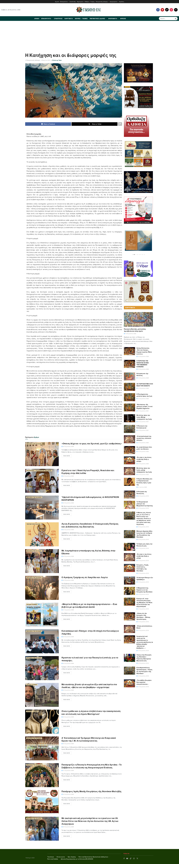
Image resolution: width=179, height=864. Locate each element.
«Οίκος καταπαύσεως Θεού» (144, 627)
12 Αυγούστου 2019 (143, 609)
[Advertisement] (89, 35)
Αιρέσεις (121, 1)
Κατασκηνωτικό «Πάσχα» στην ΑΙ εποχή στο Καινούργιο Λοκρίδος (90, 632)
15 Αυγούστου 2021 (143, 411)
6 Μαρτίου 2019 (45, 60)
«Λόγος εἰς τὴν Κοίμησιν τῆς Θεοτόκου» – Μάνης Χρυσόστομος (143, 616)
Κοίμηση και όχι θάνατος (142, 374)
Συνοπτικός (73, 1)
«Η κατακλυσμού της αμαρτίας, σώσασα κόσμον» (143, 438)
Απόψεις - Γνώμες (32, 711)
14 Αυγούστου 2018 (143, 621)
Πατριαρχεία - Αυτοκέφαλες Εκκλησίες (39, 470)
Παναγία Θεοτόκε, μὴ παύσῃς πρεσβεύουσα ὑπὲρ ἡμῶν (135, 330)
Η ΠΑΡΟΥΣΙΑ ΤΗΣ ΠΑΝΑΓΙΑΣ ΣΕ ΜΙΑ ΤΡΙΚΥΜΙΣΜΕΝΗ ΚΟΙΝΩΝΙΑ (142, 364)
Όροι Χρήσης (72, 857)
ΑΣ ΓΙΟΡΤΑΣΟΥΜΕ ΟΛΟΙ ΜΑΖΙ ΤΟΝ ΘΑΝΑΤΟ (144, 385)
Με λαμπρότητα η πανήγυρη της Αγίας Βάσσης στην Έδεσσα (88, 552)
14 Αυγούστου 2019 (143, 539)
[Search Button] (176, 18)
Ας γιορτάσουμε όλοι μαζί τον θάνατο (144, 448)
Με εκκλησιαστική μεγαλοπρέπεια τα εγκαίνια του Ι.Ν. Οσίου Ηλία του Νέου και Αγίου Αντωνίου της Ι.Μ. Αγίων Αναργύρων (90, 821)
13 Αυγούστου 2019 (143, 582)
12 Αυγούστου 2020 (143, 474)
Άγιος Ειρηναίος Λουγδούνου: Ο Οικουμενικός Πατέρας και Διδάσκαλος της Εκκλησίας (90, 525)
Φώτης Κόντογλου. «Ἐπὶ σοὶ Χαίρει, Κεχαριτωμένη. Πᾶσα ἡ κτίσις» (144, 351)
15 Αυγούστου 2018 (143, 630)
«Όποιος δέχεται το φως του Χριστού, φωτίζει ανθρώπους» (92, 443)
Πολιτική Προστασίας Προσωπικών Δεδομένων (93, 857)
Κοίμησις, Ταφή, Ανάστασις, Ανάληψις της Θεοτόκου (142, 568)
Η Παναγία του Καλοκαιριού (141, 427)
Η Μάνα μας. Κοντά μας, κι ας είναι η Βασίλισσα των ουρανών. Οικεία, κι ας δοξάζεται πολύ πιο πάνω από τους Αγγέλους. (143, 518)
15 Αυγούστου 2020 (143, 442)
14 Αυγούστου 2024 (143, 388)
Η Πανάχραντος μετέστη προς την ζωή (144, 395)
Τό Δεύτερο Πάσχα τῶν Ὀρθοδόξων (144, 578)
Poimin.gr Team (57, 60)
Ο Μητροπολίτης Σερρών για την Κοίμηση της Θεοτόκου (144, 590)
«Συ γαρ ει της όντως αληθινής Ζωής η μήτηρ (143, 556)
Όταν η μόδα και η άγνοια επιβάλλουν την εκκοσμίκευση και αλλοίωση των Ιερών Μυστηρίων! (91, 712)
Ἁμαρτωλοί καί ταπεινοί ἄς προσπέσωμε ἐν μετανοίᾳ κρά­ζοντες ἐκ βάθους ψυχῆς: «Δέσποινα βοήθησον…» (144, 642)
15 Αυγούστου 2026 (130, 333)
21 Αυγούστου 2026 (68, 610)
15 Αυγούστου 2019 (143, 508)
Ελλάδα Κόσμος (32, 604)
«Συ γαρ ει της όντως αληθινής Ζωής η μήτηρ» (143, 459)
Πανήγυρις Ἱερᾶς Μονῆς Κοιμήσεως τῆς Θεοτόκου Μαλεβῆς (91, 791)
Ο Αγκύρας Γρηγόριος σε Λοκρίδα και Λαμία (85, 577)
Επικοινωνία (61, 857)
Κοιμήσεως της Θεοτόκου (133, 325)
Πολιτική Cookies (52, 859)
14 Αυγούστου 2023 (143, 398)
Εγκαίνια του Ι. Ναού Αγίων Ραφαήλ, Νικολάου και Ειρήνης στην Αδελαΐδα (88, 472)
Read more (66, 455)
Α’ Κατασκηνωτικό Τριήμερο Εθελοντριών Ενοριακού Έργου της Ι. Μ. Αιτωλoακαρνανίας (89, 739)
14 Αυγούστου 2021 (143, 430)
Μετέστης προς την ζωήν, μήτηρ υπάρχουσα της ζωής (144, 470)
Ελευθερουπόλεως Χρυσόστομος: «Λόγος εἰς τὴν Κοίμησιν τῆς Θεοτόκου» (144, 670)
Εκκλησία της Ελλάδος (34, 443)
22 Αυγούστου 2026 (68, 446)
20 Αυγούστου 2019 (143, 496)
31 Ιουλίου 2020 (142, 487)
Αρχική (57, 1)
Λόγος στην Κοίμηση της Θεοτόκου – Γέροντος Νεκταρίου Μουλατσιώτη (143, 658)
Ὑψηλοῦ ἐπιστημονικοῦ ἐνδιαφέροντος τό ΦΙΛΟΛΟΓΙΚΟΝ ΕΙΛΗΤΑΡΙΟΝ (90, 498)
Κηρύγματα (80, 1)
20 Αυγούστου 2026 (68, 743)
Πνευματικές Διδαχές (102, 1)
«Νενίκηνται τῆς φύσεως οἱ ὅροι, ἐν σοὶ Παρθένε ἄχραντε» (144, 406)
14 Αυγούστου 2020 (143, 463)
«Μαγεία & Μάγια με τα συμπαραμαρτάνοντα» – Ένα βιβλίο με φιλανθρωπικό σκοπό (89, 605)
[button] (132, 254)
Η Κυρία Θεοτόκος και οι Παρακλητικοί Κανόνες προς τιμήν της (144, 482)
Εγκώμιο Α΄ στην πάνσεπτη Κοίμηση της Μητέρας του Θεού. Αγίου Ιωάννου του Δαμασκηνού (144, 602)
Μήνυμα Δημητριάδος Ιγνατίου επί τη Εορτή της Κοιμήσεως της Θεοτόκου (144, 534)
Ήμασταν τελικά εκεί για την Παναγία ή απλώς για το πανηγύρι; (90, 659)
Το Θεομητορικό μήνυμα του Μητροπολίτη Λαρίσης (144, 504)
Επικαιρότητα (64, 1)
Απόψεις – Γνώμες (90, 1)
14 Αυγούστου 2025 (143, 378)
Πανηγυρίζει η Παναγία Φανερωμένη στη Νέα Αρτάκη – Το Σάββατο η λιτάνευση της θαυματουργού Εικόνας (91, 766)
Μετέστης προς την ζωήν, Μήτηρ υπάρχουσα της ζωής (144, 417)
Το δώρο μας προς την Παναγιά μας (144, 545)
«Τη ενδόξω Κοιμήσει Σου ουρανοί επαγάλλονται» (144, 682)
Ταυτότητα (50, 857)
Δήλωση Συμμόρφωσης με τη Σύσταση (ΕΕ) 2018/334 (77, 859)
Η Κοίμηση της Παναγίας (141, 492)
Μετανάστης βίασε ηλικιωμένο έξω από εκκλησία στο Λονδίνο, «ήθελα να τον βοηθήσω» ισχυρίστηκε (89, 686)
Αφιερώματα (113, 1)
